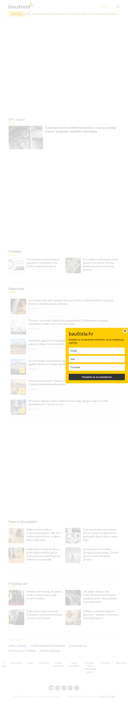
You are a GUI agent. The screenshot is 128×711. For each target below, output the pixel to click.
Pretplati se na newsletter (97, 377)
